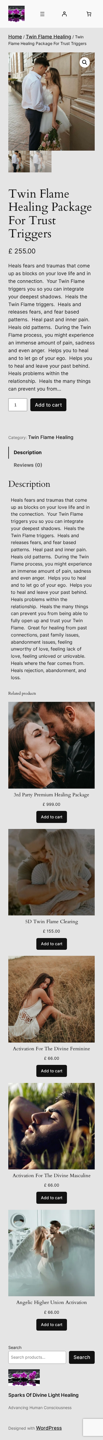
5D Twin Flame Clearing (51, 922)
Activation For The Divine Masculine (52, 1176)
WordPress (49, 1428)
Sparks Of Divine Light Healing (43, 1395)
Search (14, 1347)
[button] (85, 62)
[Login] (64, 14)
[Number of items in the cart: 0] (89, 14)
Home (15, 37)
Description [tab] (28, 452)
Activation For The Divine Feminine (51, 1049)
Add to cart (48, 405)
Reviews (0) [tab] (28, 465)
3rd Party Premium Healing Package (51, 795)
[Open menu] (42, 14)
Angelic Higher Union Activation (51, 1302)
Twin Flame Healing (48, 37)
